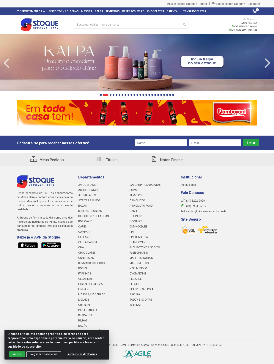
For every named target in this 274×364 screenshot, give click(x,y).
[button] (101, 95)
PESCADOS (85, 315)
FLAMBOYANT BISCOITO (145, 247)
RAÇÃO (82, 325)
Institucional (188, 184)
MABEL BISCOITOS (141, 258)
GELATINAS (85, 278)
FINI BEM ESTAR (139, 237)
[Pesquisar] (184, 25)
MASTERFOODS (139, 263)
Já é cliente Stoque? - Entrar (188, 3)
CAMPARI (84, 231)
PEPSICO (135, 284)
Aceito (17, 354)
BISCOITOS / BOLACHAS (93, 216)
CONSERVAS (86, 258)
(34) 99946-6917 (195, 206)
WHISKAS (135, 305)
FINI (132, 231)
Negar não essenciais (43, 354)
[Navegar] (6, 63)
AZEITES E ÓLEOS (89, 200)
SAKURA (135, 294)
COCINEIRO (137, 216)
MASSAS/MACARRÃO (91, 294)
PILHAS (83, 320)
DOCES (82, 268)
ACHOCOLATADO (89, 190)
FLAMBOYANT (138, 242)
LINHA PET (85, 289)
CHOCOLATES (87, 252)
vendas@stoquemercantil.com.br (206, 211)
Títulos (111, 160)
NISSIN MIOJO (138, 268)
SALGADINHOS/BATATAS (145, 184)
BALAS (82, 205)
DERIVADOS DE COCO (91, 263)
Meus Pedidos (51, 160)
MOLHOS (83, 299)
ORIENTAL (84, 305)
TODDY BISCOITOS (141, 299)
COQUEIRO (136, 221)
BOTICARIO (85, 221)
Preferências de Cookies (82, 354)
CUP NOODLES (138, 226)
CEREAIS (83, 237)
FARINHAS (84, 273)
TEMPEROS (136, 195)
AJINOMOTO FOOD (141, 205)
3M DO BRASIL (87, 184)
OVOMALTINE (138, 273)
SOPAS (134, 190)
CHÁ (81, 247)
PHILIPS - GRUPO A (141, 289)
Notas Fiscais (171, 160)
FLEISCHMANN (139, 252)
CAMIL (134, 211)
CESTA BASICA (87, 242)
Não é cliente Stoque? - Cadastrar (238, 3)
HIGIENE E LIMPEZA (90, 284)
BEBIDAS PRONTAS (90, 211)
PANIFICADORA (87, 310)
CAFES (82, 226)
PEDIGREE (136, 278)
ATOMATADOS (87, 195)
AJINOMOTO (137, 200)
